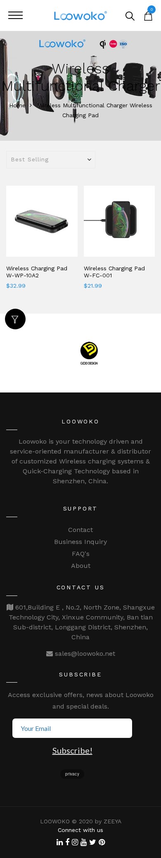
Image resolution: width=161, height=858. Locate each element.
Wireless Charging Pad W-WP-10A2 (36, 272)
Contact (80, 530)
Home (17, 105)
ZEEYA (112, 821)
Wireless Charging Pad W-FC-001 (114, 272)
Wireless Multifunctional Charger (83, 105)
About (80, 566)
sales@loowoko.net (84, 653)
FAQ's (81, 554)
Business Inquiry (80, 542)
